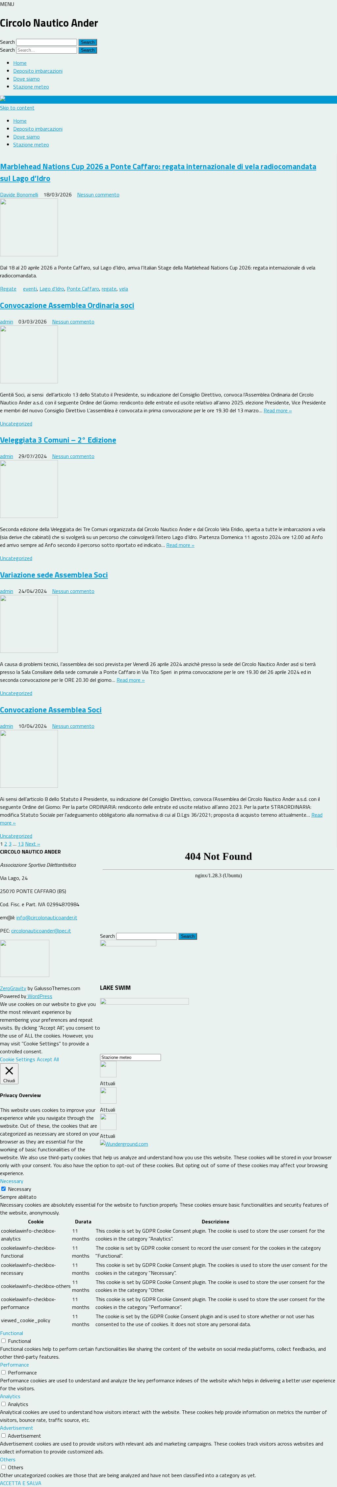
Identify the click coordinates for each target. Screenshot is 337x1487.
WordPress (39, 996)
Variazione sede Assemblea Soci (54, 574)
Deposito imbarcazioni (38, 71)
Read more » (278, 410)
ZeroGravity (13, 988)
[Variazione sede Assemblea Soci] (164, 625)
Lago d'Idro (51, 289)
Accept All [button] (48, 1059)
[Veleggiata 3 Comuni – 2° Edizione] (164, 490)
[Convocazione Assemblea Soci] (164, 760)
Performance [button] (14, 1365)
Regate (8, 289)
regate (109, 289)
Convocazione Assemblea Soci (51, 709)
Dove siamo (26, 79)
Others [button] (7, 1459)
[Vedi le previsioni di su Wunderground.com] (124, 1144)
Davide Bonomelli (19, 194)
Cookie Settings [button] (17, 1059)
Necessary (19, 1189)
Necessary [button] (11, 1181)
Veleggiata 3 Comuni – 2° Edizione (58, 440)
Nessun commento (98, 194)
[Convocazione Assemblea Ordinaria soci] (164, 355)
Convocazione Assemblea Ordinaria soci (67, 305)
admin (6, 321)
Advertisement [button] (16, 1428)
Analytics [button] (10, 1396)
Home (20, 63)
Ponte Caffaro (83, 289)
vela (123, 289)
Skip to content (17, 108)
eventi (30, 289)
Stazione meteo (31, 86)
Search (7, 42)
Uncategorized (16, 423)
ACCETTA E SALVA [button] (20, 1483)
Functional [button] (11, 1333)
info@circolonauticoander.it (46, 917)
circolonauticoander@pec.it (41, 931)
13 (21, 844)
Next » (32, 844)
